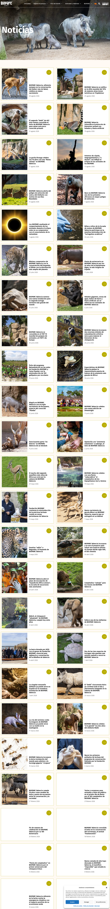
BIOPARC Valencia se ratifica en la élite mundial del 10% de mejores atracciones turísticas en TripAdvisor (95, 90)
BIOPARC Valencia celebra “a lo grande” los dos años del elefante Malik (94, 726)
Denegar (86, 902)
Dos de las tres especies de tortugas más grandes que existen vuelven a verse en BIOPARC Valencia (95, 654)
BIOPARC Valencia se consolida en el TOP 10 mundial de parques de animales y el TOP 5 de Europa (38, 336)
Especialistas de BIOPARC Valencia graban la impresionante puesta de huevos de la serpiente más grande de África (95, 371)
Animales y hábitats (72, 4)
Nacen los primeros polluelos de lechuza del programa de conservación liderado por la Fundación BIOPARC (95, 759)
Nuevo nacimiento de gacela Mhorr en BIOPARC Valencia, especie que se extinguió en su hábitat (94, 513)
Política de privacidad (88, 906)
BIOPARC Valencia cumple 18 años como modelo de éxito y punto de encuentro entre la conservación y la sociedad (39, 794)
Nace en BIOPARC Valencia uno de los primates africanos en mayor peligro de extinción (95, 196)
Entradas (27, 4)
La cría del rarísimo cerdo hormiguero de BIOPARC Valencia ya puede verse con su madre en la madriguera (39, 724)
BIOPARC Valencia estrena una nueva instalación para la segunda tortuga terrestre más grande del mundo (39, 301)
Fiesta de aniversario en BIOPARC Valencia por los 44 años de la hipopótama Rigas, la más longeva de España (94, 265)
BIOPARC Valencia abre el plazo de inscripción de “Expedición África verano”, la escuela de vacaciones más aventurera (40, 583)
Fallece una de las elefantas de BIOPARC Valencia (95, 621)
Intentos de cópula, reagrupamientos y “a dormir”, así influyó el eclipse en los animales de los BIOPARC (94, 160)
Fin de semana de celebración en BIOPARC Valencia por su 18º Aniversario (38, 831)
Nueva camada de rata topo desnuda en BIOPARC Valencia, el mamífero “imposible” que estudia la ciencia (95, 865)
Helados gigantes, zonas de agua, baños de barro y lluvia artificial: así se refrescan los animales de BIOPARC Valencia (95, 301)
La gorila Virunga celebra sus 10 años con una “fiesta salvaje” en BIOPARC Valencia (40, 161)
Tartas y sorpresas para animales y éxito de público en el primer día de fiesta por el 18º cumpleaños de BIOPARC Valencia (95, 794)
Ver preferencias (101, 902)
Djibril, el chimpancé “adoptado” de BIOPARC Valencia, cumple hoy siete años (39, 619)
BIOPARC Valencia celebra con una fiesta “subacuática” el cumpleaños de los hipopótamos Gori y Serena (95, 477)
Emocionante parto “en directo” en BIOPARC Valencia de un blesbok (38, 444)
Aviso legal (97, 906)
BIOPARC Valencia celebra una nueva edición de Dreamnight (94, 408)
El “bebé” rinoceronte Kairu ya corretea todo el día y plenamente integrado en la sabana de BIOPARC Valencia (95, 689)
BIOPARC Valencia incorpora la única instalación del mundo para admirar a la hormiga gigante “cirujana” (40, 760)
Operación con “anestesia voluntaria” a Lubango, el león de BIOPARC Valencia (94, 444)
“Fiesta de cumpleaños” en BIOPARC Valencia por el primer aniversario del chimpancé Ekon (39, 866)
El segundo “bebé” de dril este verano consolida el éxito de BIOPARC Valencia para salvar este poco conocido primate (39, 124)
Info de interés (55, 4)
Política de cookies (77, 906)
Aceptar (72, 902)
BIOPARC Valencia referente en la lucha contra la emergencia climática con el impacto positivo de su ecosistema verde (40, 900)
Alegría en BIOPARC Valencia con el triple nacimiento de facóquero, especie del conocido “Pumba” (39, 406)
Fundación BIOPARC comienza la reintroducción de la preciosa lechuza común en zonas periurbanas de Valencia (40, 512)
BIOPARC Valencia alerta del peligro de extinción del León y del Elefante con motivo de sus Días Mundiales (40, 195)
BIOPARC (87, 4)
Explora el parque (40, 4)
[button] (106, 887)
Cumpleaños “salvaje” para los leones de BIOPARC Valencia (95, 585)
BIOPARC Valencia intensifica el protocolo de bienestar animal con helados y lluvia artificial (94, 125)
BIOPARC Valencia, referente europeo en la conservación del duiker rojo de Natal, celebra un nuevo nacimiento (40, 89)
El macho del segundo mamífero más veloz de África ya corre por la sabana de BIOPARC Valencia (38, 477)
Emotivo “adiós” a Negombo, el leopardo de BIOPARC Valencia (39, 550)
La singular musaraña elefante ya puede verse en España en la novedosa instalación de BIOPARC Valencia (39, 689)
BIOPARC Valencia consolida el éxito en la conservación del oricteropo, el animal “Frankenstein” (95, 831)
